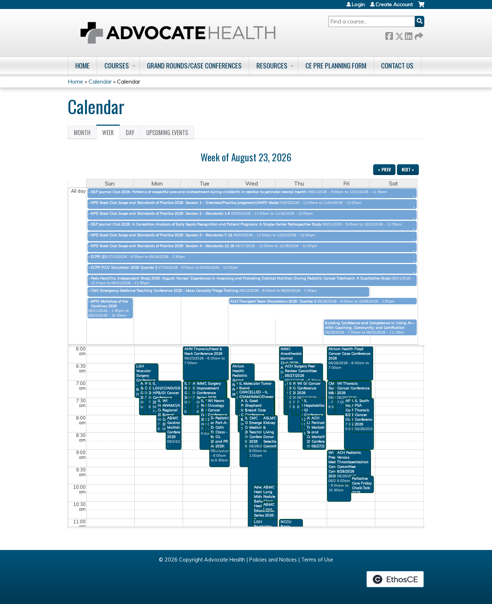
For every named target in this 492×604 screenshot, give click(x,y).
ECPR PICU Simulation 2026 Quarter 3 (124, 267)
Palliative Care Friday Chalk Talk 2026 (362, 485)
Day (130, 132)
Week (111, 133)
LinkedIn (408, 35)
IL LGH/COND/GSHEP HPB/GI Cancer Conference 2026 (170, 392)
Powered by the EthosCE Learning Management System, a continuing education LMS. (395, 579)
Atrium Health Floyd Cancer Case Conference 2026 (349, 353)
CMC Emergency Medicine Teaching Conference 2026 (258, 430)
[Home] (178, 33)
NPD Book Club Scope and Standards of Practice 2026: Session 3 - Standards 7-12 (161, 235)
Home (82, 65)
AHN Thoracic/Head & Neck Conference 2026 (203, 351)
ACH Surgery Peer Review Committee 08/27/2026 (301, 371)
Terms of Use (317, 559)
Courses (116, 65)
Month (82, 132)
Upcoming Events (167, 132)
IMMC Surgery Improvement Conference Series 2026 (209, 390)
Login (358, 4)
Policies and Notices (273, 559)
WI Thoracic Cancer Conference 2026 (353, 388)
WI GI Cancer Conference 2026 (309, 388)
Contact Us (397, 65)
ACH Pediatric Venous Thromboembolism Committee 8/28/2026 (352, 462)
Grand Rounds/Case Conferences (194, 65)
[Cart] (421, 7)
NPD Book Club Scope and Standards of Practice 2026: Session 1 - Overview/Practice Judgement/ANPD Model (185, 202)
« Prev (384, 169)
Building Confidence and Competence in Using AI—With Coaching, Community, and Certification (370, 325)
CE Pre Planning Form (335, 65)
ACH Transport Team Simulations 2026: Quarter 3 (273, 301)
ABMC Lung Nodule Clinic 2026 (269, 496)
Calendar (100, 81)
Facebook (389, 35)
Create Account (394, 4)
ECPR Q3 (99, 256)
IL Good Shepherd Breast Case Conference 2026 (255, 410)
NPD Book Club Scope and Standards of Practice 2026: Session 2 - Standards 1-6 (160, 213)
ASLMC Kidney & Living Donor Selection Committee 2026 (272, 434)
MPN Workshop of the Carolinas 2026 (109, 303)
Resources (271, 65)
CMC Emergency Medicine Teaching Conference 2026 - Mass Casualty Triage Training (164, 290)
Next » (408, 169)
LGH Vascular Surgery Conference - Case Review (145, 378)
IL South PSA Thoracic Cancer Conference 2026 (364, 412)
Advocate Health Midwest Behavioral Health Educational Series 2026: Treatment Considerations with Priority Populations (267, 510)
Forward (418, 35)
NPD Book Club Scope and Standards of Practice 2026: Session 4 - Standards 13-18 (162, 245)
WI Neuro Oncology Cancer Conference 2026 (217, 410)
